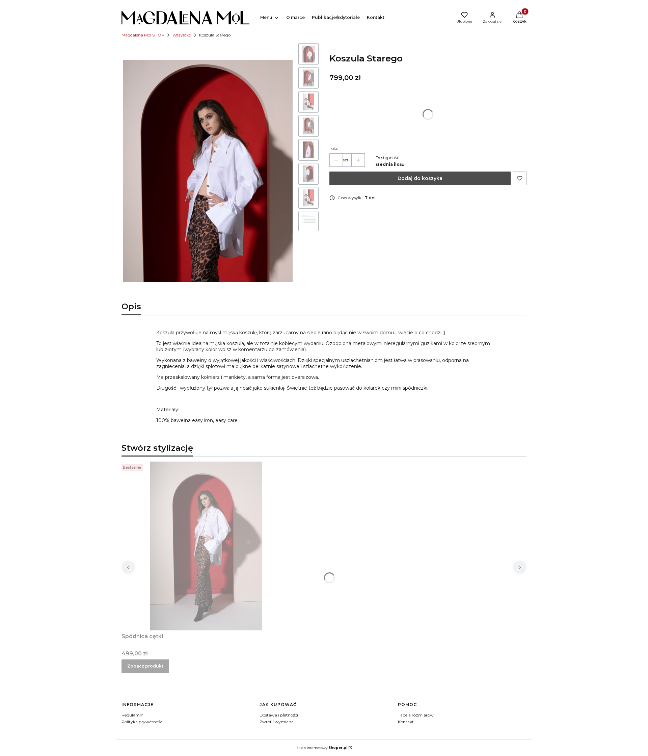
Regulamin (132, 715)
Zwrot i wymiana (277, 721)
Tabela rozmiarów (416, 715)
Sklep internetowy (321, 748)
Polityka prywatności (142, 721)
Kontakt (406, 721)
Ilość (333, 148)
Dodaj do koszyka (420, 178)
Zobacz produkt (145, 666)
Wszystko (181, 34)
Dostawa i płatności (279, 715)
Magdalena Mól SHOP (143, 34)
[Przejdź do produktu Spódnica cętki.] (206, 546)
